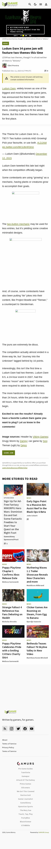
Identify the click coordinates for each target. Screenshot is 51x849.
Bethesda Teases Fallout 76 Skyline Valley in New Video (37, 649)
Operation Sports (25, 806)
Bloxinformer (25, 821)
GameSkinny (25, 802)
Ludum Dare (9, 88)
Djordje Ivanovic (34, 621)
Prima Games (25, 784)
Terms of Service (9, 743)
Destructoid (25, 795)
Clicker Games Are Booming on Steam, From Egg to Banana (37, 612)
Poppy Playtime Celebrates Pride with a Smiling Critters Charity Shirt (11, 650)
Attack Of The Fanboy (25, 780)
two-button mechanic (18, 224)
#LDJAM (42, 142)
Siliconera (25, 787)
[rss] (5, 728)
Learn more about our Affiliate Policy (14, 468)
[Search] (30, 4)
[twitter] (18, 728)
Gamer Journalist (25, 799)
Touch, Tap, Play (25, 814)
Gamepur (25, 776)
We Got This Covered (25, 791)
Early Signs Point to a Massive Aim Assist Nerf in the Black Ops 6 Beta (37, 506)
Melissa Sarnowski (10, 582)
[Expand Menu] (40, 4)
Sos (45, 441)
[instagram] (11, 728)
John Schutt (32, 515)
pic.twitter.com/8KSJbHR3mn (18, 147)
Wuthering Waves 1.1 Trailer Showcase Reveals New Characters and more (37, 574)
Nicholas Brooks (9, 621)
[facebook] (25, 728)
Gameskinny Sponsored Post (11, 538)
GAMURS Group (43, 832)
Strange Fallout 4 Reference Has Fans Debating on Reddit (12, 612)
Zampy (23, 441)
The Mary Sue (25, 810)
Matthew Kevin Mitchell (37, 658)
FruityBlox (25, 818)
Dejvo (24, 445)
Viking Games (40, 436)
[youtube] (32, 728)
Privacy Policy (8, 747)
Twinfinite (25, 772)
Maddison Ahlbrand (35, 585)
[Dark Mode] (35, 4)
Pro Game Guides (25, 768)
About (4, 740)
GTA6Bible (25, 825)
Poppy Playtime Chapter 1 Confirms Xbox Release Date (11, 573)
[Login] (46, 4)
